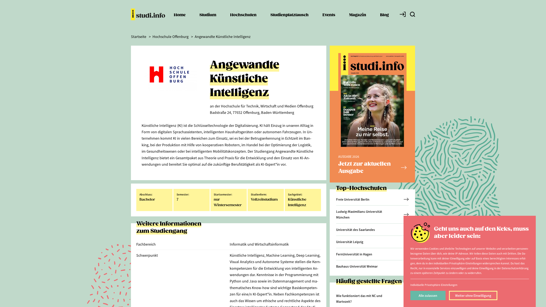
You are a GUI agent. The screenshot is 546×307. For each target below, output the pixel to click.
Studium (207, 15)
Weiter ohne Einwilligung (473, 295)
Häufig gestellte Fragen (369, 281)
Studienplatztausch (289, 15)
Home (180, 15)
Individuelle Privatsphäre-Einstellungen (433, 285)
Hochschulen (243, 15)
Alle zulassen (428, 295)
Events (328, 15)
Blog (384, 15)
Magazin (357, 15)
